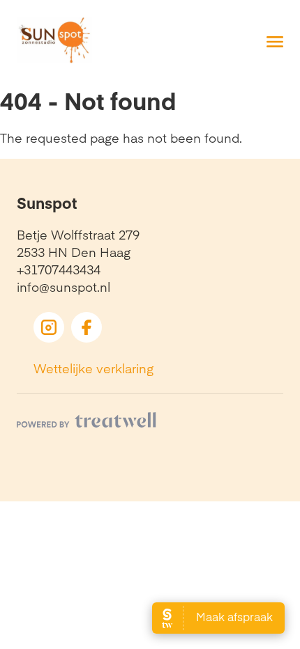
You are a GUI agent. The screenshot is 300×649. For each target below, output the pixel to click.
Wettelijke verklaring (93, 368)
